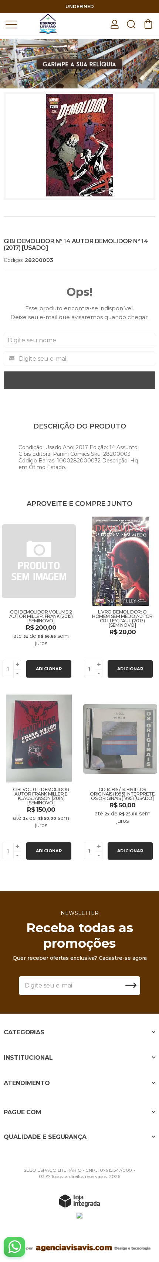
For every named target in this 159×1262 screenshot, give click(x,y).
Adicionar (49, 668)
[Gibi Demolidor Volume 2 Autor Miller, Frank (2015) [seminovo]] (39, 598)
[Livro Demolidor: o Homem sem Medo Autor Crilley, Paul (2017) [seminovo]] (120, 598)
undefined (79, 6)
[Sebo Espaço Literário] (48, 24)
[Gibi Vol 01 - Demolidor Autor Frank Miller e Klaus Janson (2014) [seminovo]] (39, 778)
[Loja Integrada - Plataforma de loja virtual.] (79, 1200)
